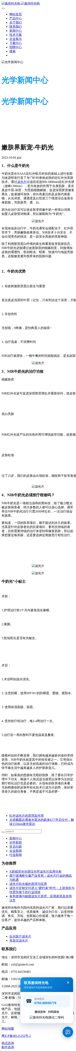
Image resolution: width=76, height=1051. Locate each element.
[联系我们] (68, 1032)
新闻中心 (15, 838)
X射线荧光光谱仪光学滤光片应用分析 (35, 871)
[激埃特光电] (38, 4)
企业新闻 (15, 850)
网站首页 (15, 14)
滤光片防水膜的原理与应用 (28, 884)
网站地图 (8, 1028)
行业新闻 (15, 855)
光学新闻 (15, 842)
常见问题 (15, 846)
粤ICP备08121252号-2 (16, 1035)
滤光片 (22, 181)
